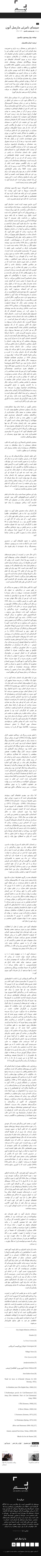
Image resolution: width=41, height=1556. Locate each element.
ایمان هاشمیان (27, 1443)
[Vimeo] (18, 1544)
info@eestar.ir (17, 1531)
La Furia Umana (28, 1341)
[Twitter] (37, 1544)
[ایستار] (20, 6)
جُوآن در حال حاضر (16, 1443)
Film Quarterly (29, 1357)
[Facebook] (32, 1544)
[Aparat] (14, 1544)
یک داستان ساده (34, 1445)
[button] (3, 15)
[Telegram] (27, 1544)
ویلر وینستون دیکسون (29, 31)
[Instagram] (23, 1544)
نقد (37, 23)
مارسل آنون (7, 1443)
